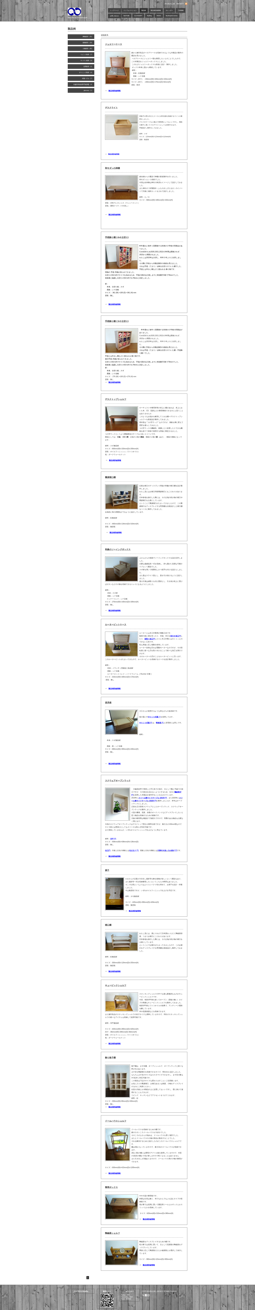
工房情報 (181, 10)
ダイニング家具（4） (86, 72)
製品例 (143, 10)
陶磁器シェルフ (112, 1233)
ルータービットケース (115, 624)
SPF (112, 839)
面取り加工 (148, 639)
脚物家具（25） (88, 36)
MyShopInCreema (171, 15)
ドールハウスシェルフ (115, 1121)
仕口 (107, 850)
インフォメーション (130, 10)
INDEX (159, 15)
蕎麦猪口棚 (110, 477)
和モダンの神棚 (112, 168)
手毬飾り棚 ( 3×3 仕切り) (117, 321)
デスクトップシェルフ (115, 399)
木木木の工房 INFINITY (155, 1291)
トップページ (114, 10)
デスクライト (111, 107)
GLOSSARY (138, 15)
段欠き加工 (174, 636)
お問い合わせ (114, 16)
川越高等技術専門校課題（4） (83, 84)
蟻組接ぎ (178, 792)
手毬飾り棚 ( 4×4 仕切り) (117, 237)
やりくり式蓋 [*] (145, 723)
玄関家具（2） (88, 66)
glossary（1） (88, 90)
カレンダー (169, 10)
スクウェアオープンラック (118, 780)
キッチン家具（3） (86, 60)
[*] (154, 717)
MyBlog (149, 15)
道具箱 (108, 702)
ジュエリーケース (113, 44)
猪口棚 (108, 925)
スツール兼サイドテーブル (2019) (152, 798)
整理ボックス (111, 1187)
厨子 (107, 870)
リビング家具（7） (86, 54)
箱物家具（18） (88, 42)
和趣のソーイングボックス (118, 549)
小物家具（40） (88, 48)
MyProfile (126, 15)
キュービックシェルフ (115, 985)
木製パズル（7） (87, 78)
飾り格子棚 (110, 1057)
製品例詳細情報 (156, 10)
